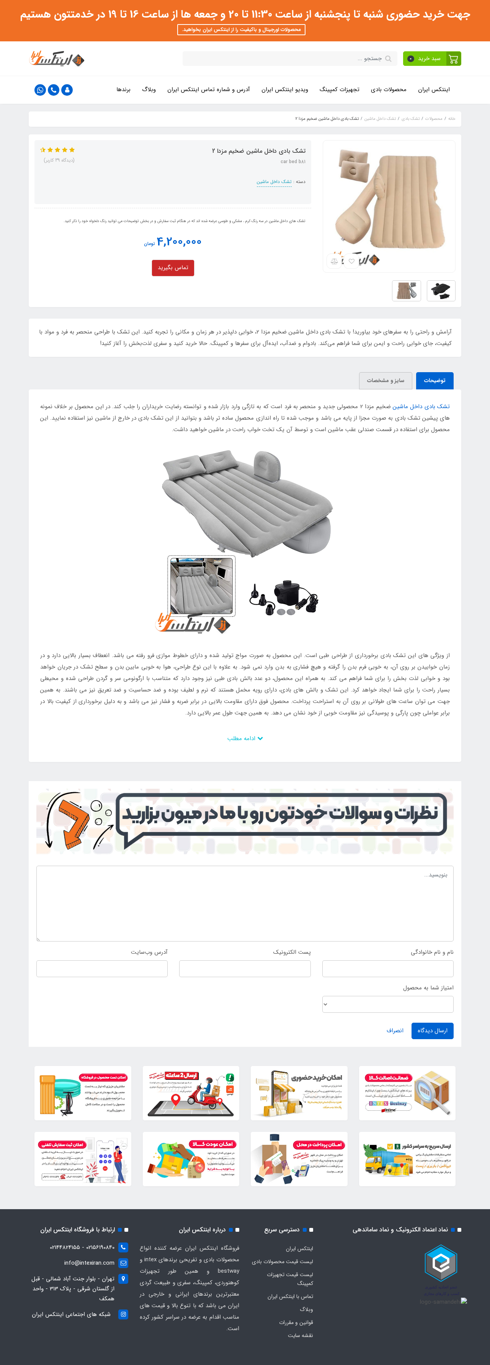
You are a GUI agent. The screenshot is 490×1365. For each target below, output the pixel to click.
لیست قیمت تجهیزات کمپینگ (290, 1279)
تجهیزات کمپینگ (339, 89)
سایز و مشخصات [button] (385, 380)
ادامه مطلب (242, 738)
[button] (432, 58)
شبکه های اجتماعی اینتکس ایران (71, 1314)
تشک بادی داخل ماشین (421, 406)
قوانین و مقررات (296, 1322)
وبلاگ (149, 89)
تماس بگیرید (173, 267)
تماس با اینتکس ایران (290, 1296)
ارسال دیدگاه (433, 1030)
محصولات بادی (389, 89)
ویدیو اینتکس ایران (284, 89)
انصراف (395, 1030)
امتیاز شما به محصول (428, 987)
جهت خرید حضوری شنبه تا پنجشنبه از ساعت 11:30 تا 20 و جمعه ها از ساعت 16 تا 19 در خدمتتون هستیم (245, 14)
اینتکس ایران (434, 89)
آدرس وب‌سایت (149, 952)
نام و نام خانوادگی (432, 952)
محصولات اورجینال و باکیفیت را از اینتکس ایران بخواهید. (241, 30)
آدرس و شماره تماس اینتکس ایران (208, 89)
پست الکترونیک (292, 952)
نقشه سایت (300, 1335)
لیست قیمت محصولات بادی (282, 1261)
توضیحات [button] (435, 380)
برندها (123, 89)
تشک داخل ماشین (274, 181)
